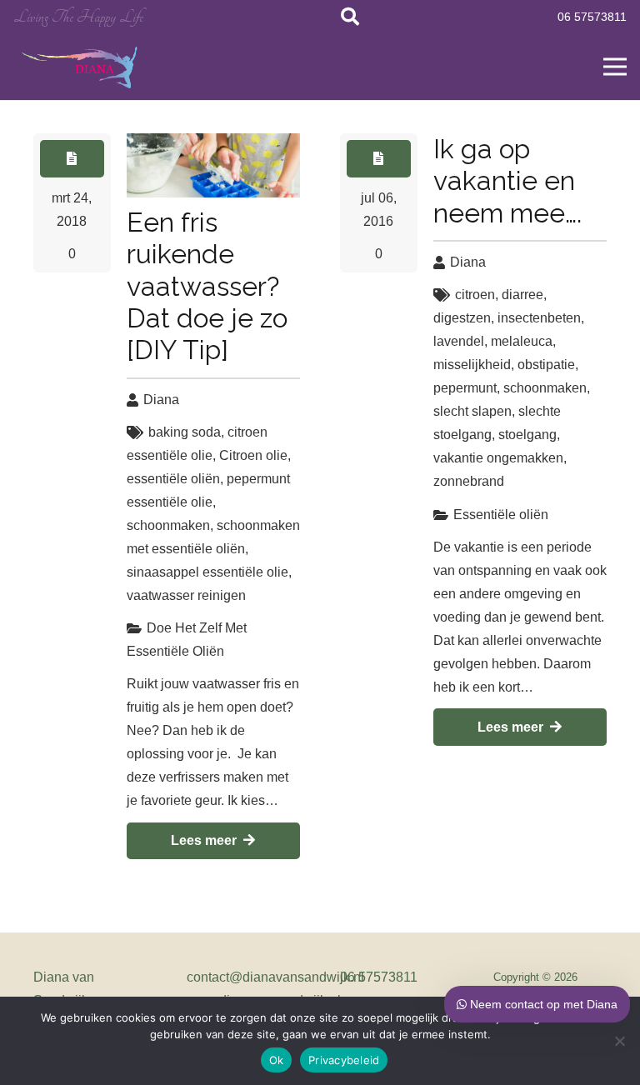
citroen (475, 295)
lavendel (458, 341)
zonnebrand (468, 481)
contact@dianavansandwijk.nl (275, 977)
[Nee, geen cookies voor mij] (619, 1040)
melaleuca (521, 341)
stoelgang (527, 435)
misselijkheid (472, 365)
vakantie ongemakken (498, 458)
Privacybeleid (343, 1060)
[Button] (72, 159)
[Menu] (615, 67)
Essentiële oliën (500, 515)
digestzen (462, 318)
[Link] (80, 67)
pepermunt (465, 388)
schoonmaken (168, 525)
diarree (522, 295)
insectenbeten (539, 318)
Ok (276, 1060)
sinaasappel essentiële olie (207, 572)
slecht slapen (472, 411)
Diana (161, 399)
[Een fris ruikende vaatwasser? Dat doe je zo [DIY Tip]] (213, 165)
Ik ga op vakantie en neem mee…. (507, 180)
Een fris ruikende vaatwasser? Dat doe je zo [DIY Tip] (207, 286)
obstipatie (546, 365)
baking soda (184, 432)
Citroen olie (253, 455)
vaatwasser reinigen (186, 595)
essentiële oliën (173, 479)
